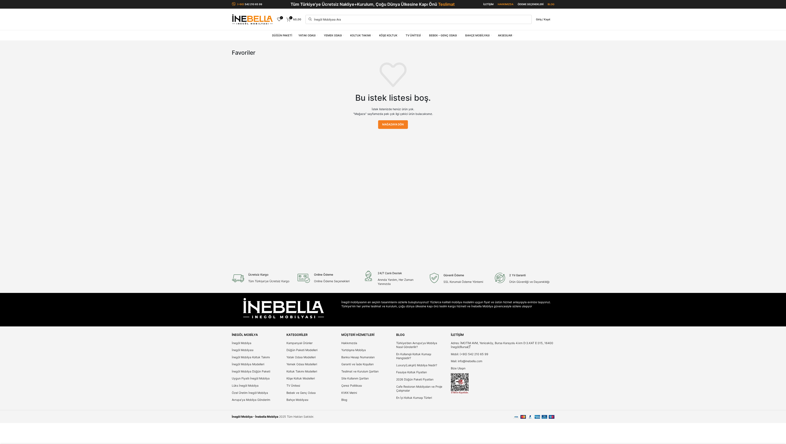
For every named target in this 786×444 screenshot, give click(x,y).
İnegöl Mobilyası (242, 350)
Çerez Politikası (351, 385)
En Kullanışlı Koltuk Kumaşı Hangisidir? (413, 356)
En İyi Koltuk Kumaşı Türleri (414, 397)
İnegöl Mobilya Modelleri (248, 364)
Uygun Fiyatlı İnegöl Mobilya (251, 378)
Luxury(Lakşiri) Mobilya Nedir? (416, 365)
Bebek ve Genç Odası (301, 392)
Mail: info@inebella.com (466, 361)
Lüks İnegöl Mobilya (245, 385)
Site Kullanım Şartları (355, 378)
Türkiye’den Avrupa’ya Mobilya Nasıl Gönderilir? (416, 345)
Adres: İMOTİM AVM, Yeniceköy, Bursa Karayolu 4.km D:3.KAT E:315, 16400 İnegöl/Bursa (502, 345)
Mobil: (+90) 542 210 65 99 (469, 354)
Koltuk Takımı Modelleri (301, 371)
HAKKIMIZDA (506, 4)
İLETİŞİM (488, 4)
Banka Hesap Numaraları (358, 357)
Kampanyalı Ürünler (299, 343)
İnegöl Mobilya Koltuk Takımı (251, 357)
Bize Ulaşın (458, 368)
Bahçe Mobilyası (297, 399)
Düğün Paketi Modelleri (301, 350)
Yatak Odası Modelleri (301, 357)
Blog (344, 399)
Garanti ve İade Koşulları (357, 364)
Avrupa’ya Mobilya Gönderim (251, 399)
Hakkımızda (349, 343)
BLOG (551, 4)
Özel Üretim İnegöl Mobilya (250, 392)
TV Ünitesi (293, 385)
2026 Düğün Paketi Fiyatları (414, 379)
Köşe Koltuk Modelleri (300, 378)
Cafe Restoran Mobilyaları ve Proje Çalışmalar (419, 388)
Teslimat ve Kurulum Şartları (360, 371)
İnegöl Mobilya (241, 343)
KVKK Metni (349, 392)
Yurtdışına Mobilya (353, 350)
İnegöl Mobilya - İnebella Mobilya (255, 416)
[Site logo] (252, 19)
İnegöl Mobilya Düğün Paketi (251, 371)
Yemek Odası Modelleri (301, 364)
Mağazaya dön (393, 124)
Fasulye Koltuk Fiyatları (411, 372)
